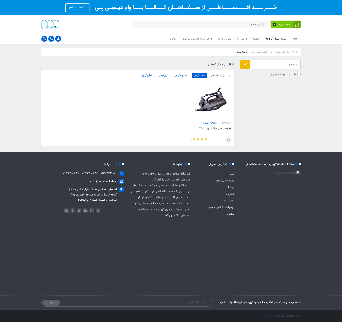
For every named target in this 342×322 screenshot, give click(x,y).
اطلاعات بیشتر (77, 7)
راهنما (256, 38)
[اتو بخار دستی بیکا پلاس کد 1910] (210, 100)
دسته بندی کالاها (276, 38)
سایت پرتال (271, 316)
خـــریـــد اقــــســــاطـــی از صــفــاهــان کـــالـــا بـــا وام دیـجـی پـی (185, 7)
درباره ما (242, 38)
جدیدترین (199, 75)
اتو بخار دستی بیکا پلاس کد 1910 (215, 128)
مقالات (173, 38)
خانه (295, 38)
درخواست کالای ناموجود (197, 38)
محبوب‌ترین (181, 75)
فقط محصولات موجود (283, 74)
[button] (286, 24)
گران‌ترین (164, 75)
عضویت (51, 302)
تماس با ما (224, 38)
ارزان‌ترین (147, 75)
